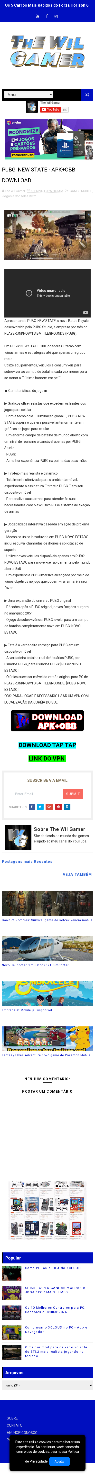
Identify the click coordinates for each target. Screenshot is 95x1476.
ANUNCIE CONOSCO (22, 1433)
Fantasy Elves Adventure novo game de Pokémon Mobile (46, 1055)
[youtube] (37, 16)
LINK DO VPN (47, 758)
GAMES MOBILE (81, 191)
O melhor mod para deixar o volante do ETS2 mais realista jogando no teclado (56, 1351)
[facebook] (47, 16)
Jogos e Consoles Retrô (19, 196)
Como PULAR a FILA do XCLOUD (53, 1268)
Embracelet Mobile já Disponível (27, 1010)
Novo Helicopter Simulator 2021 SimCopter (35, 965)
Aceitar (60, 1461)
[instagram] (56, 16)
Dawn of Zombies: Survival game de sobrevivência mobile (47, 920)
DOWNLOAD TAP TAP (47, 745)
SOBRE (12, 1418)
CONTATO (14, 1425)
